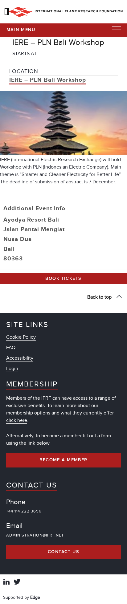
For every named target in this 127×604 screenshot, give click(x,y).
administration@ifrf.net (35, 535)
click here (16, 420)
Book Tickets (63, 278)
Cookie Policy (21, 337)
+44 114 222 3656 (24, 511)
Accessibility (19, 358)
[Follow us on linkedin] (6, 582)
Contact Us (63, 552)
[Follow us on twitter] (17, 582)
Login (12, 368)
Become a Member (63, 460)
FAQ (10, 348)
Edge (35, 597)
